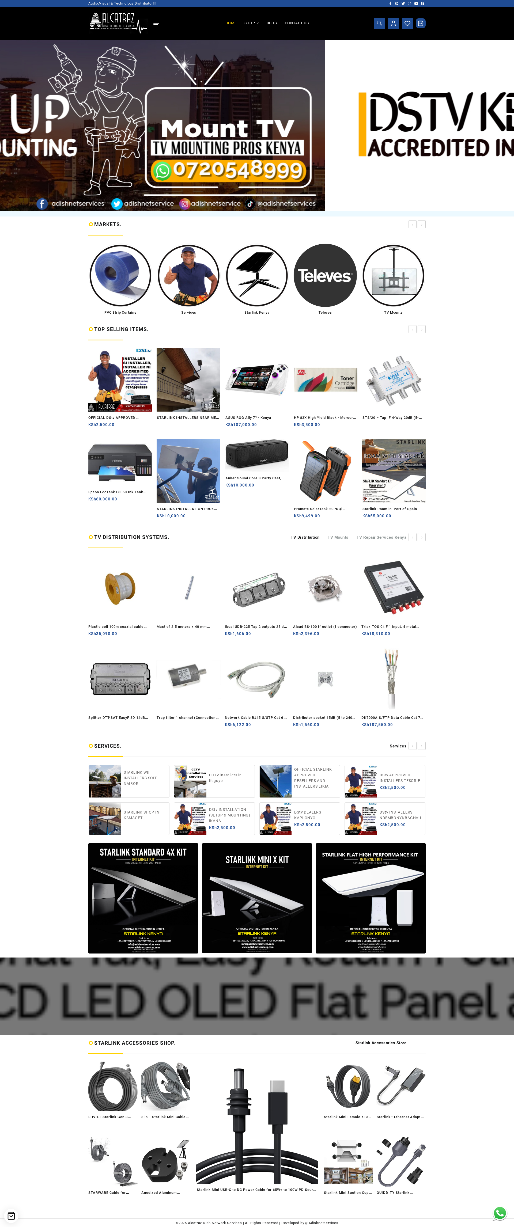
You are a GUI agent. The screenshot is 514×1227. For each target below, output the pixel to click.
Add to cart (93, 518)
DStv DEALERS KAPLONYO (222, 815)
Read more (93, 426)
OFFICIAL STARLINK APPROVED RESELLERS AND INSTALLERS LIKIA (228, 777)
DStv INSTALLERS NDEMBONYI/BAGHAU (315, 815)
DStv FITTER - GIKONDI (401, 815)
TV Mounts (338, 537)
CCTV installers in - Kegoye (141, 778)
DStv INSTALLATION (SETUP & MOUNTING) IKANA (144, 815)
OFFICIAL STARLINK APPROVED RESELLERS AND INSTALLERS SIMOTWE (401, 777)
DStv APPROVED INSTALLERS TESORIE (314, 778)
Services (398, 746)
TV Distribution (305, 537)
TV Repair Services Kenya (381, 537)
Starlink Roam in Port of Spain (321, 509)
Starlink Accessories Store (381, 1042)
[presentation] (413, 224)
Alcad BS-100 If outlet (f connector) (257, 627)
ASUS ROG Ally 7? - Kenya (180, 418)
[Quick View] (114, 426)
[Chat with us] (500, 1213)
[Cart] (421, 23)
